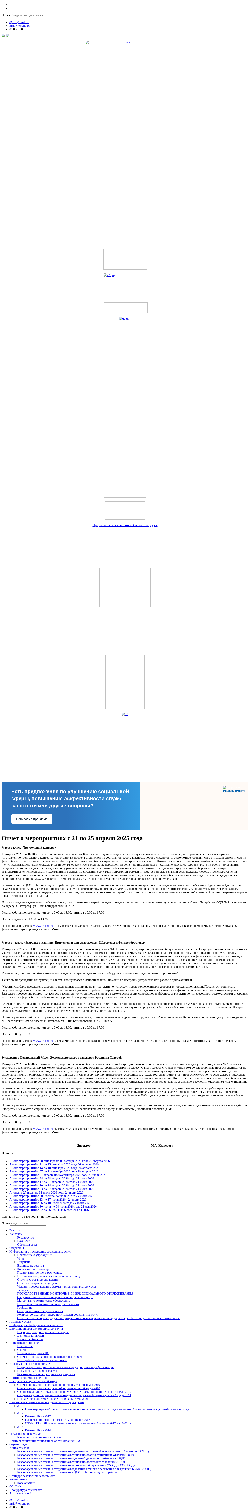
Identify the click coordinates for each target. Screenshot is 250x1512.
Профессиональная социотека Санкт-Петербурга (125, 525)
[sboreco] (125, 776)
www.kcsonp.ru (43, 925)
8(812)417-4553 (19, 22)
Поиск (6, 15)
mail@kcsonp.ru (19, 25)
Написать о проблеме (31, 819)
